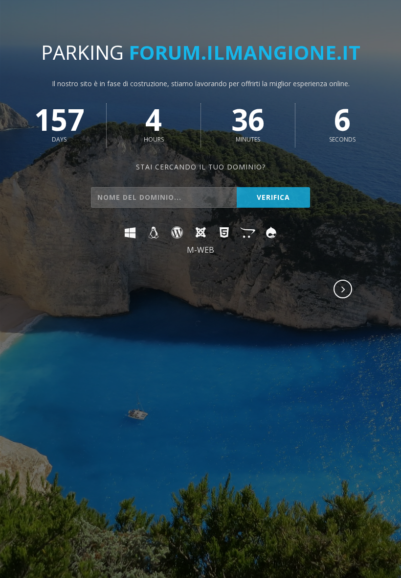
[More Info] (343, 290)
